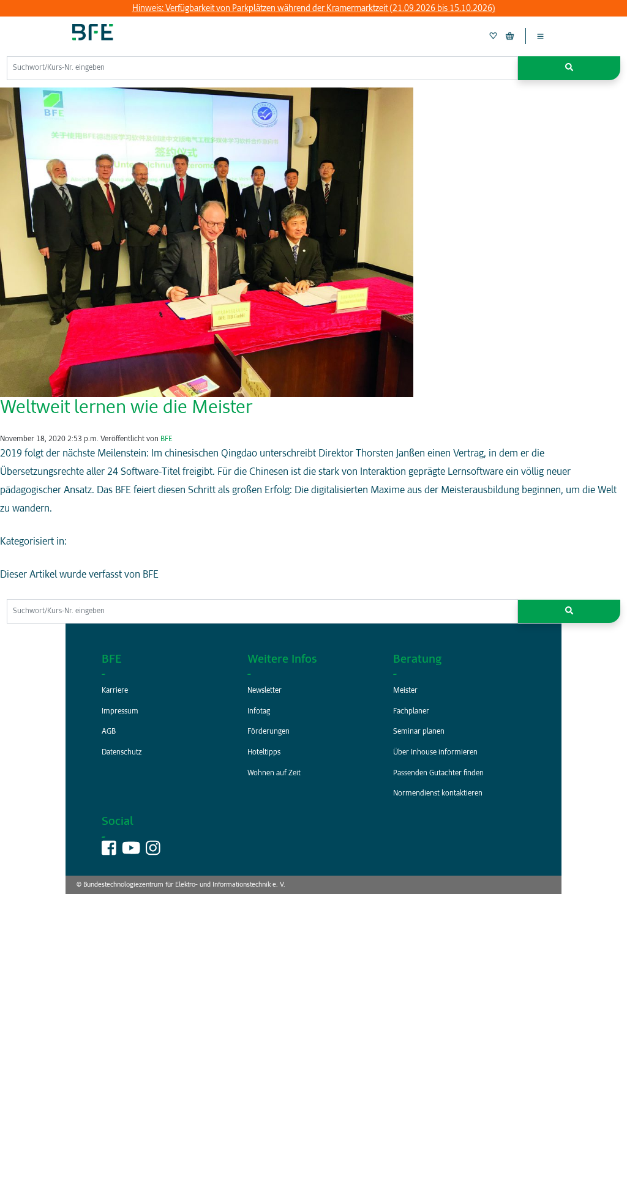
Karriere (115, 691)
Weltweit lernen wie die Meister (126, 408)
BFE (166, 439)
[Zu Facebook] (109, 852)
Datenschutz (121, 752)
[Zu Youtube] (131, 852)
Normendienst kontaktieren (437, 793)
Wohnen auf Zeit (274, 773)
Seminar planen (419, 732)
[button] (569, 68)
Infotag (258, 711)
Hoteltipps (263, 752)
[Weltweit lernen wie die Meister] (206, 242)
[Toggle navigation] (540, 36)
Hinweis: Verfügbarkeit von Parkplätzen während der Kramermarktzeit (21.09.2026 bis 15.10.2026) (313, 8)
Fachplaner (411, 711)
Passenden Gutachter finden (438, 773)
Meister (405, 691)
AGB (109, 732)
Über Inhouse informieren (435, 752)
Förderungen (268, 732)
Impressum (120, 711)
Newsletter (264, 691)
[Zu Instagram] (153, 852)
